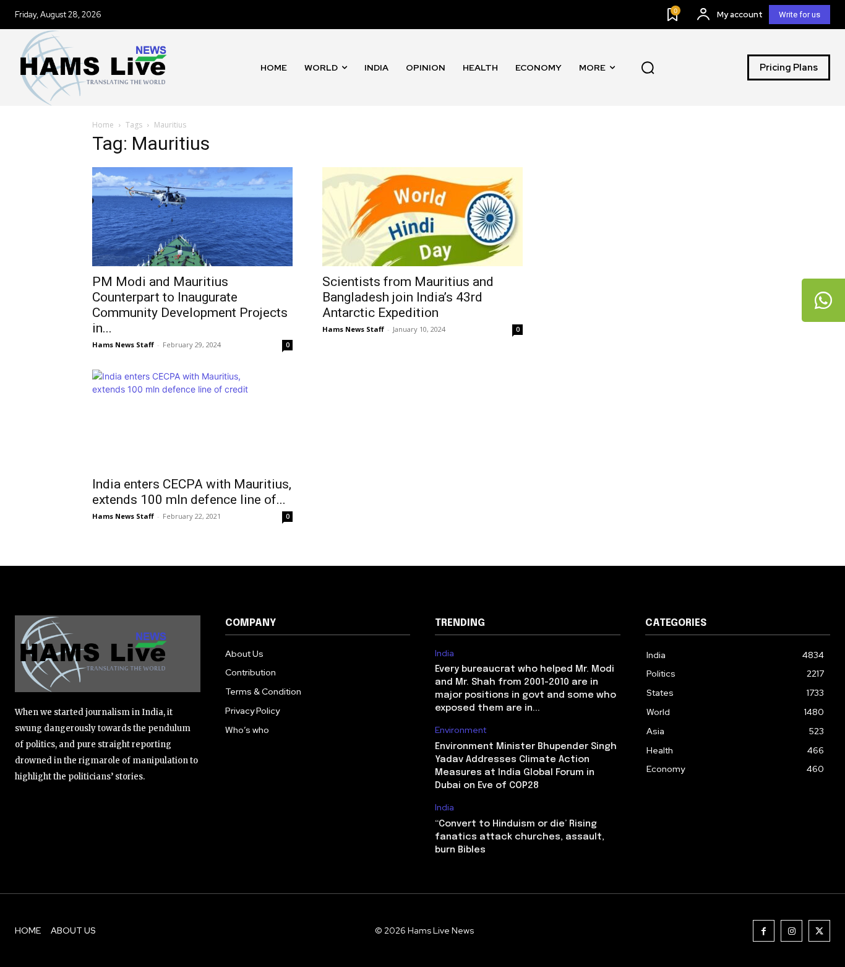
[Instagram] (791, 931)
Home (103, 124)
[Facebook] (763, 931)
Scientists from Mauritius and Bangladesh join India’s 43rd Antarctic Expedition (408, 297)
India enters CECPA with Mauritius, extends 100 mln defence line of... (191, 492)
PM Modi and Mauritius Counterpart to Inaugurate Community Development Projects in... (190, 305)
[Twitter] (819, 931)
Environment (460, 730)
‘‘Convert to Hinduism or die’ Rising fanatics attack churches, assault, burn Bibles (519, 837)
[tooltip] (823, 300)
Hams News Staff (123, 344)
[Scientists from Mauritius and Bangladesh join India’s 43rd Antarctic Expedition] (422, 216)
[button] (648, 67)
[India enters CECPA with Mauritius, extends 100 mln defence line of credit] (192, 419)
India (444, 653)
